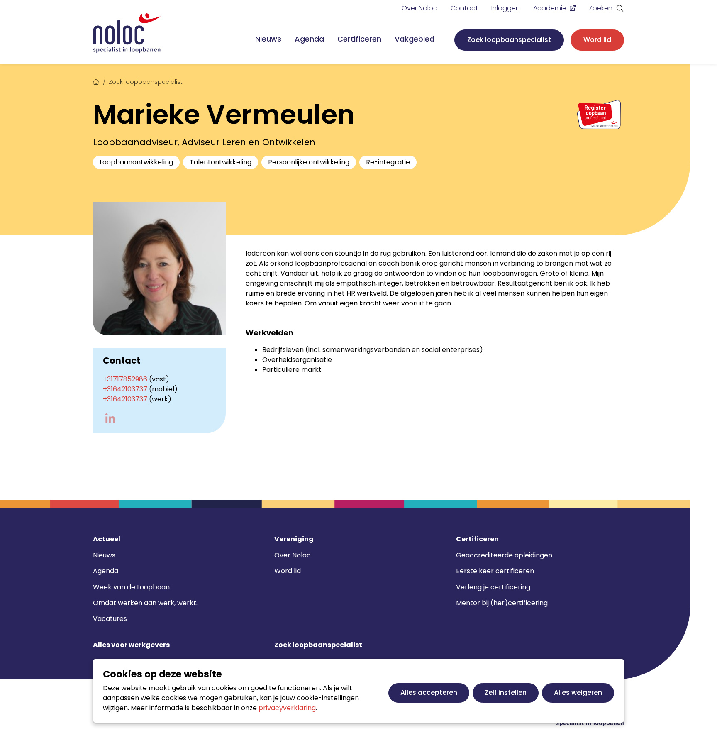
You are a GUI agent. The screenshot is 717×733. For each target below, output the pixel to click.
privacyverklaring (287, 708)
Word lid (597, 39)
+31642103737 (125, 389)
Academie (549, 8)
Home (96, 81)
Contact (464, 8)
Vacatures (110, 618)
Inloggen (505, 8)
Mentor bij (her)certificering (502, 603)
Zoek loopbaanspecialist (509, 39)
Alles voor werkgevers (131, 645)
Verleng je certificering (493, 587)
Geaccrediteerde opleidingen (504, 555)
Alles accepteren (428, 692)
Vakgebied (414, 39)
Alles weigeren (578, 692)
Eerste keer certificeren (495, 571)
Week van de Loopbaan (131, 587)
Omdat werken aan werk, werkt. (145, 603)
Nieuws (268, 39)
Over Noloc (419, 8)
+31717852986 (125, 379)
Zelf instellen (506, 692)
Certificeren (359, 39)
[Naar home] (127, 33)
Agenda (309, 39)
